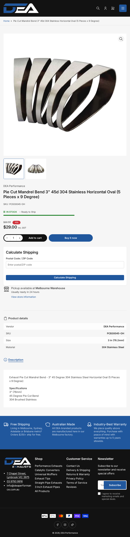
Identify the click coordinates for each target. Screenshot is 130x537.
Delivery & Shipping (78, 470)
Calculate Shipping (65, 277)
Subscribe (115, 485)
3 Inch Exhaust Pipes (47, 487)
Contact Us (73, 465)
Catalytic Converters (47, 470)
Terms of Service (76, 482)
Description (15, 359)
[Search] (98, 8)
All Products (42, 491)
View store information (23, 296)
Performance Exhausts (48, 465)
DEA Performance (14, 186)
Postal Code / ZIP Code (19, 258)
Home (6, 21)
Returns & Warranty (78, 474)
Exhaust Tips (42, 478)
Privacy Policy (74, 478)
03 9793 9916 (15, 481)
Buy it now (71, 237)
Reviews (71, 487)
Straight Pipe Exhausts (48, 482)
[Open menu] (123, 8)
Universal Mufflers (46, 474)
